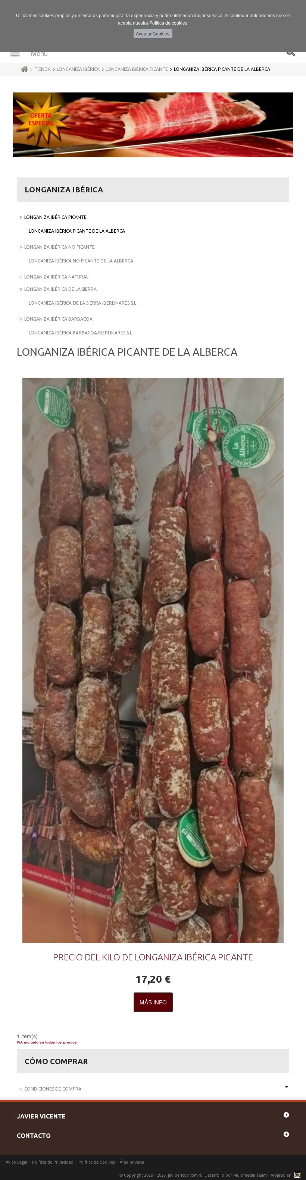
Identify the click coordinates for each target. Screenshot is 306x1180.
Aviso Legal (16, 1162)
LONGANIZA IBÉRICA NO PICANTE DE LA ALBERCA (81, 260)
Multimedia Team (250, 1175)
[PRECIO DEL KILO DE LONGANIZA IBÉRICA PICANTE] (153, 661)
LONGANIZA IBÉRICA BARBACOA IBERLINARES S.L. (81, 332)
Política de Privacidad (53, 1162)
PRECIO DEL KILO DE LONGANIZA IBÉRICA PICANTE (153, 957)
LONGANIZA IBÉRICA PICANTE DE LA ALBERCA (222, 69)
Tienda (42, 69)
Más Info (153, 1002)
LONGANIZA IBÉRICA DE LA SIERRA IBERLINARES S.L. (83, 302)
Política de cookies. (168, 23)
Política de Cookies (96, 1162)
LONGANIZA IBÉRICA (78, 69)
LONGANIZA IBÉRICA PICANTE (137, 69)
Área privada (132, 1162)
